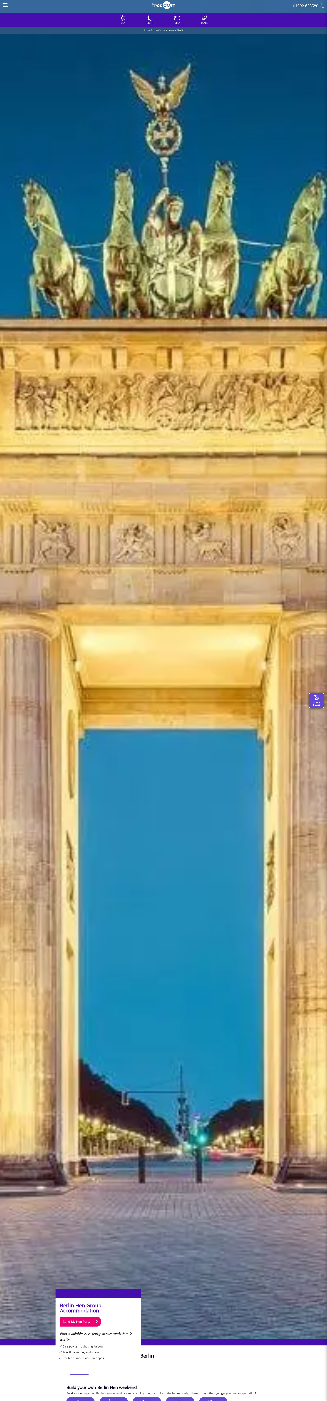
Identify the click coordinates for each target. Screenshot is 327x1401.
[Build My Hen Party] (80, 1328)
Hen (156, 30)
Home (147, 30)
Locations (168, 30)
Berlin (180, 30)
